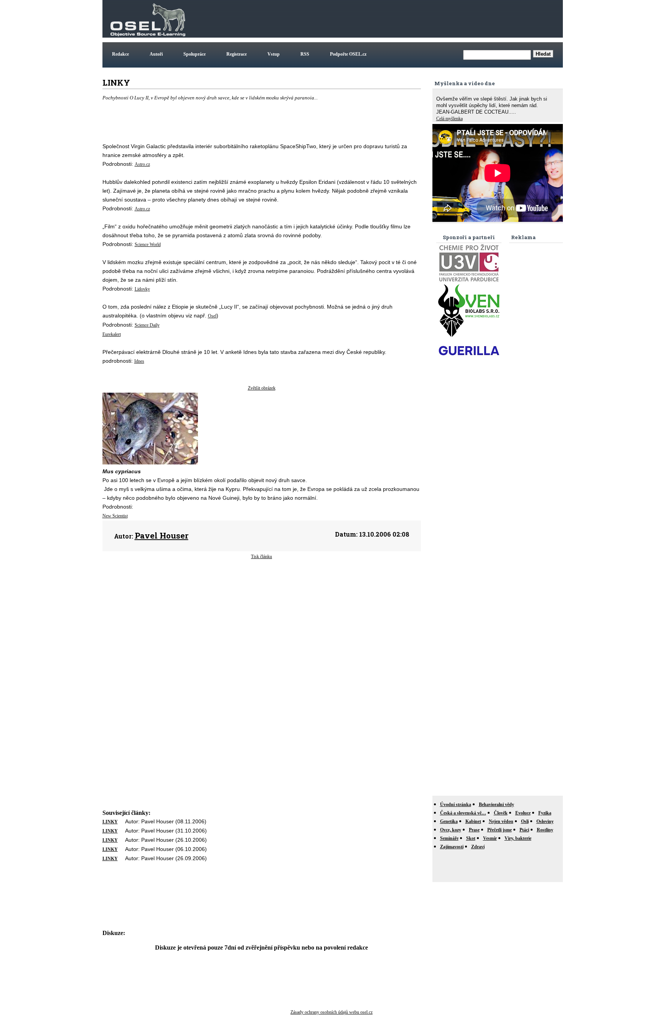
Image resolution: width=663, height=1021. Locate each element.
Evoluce (523, 813)
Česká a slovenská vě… (463, 813)
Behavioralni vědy (496, 804)
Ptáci (524, 830)
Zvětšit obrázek (261, 388)
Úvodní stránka (455, 804)
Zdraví (478, 846)
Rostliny (545, 830)
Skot (470, 838)
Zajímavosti (451, 846)
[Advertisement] (421, 19)
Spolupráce (194, 54)
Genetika (449, 821)
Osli (525, 821)
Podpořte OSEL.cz (348, 54)
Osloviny (545, 821)
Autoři (156, 54)
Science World (148, 244)
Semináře (449, 838)
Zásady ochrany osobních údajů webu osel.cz (331, 1012)
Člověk (501, 813)
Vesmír (490, 838)
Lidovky (142, 289)
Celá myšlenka (449, 118)
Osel (212, 316)
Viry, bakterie (518, 838)
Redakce (120, 54)
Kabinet (473, 821)
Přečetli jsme (499, 830)
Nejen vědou (501, 821)
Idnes (139, 361)
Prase (474, 830)
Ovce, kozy (450, 830)
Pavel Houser (161, 535)
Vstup (273, 54)
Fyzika (544, 813)
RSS (304, 54)
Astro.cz (142, 164)
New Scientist (115, 516)
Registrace (236, 54)
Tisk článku (261, 556)
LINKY (110, 821)
